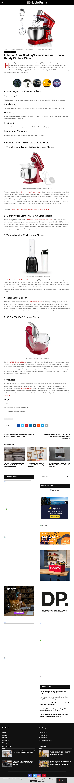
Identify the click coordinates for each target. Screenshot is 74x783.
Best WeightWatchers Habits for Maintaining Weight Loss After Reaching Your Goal (60, 752)
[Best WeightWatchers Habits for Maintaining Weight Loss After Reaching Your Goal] (44, 753)
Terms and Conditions (45, 740)
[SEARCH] (68, 476)
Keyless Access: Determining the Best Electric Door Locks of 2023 (30, 209)
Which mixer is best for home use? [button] (16, 411)
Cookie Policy (43, 737)
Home (4, 732)
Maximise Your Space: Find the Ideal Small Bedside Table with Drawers (59, 464)
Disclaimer (5, 740)
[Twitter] (35, 776)
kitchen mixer (47, 287)
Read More (41, 781)
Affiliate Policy (43, 732)
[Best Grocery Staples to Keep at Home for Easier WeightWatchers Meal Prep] (44, 763)
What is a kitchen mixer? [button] (13, 403)
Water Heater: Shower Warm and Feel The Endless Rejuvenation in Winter (24, 751)
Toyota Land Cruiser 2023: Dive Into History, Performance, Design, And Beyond (23, 762)
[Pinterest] (44, 776)
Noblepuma (7, 395)
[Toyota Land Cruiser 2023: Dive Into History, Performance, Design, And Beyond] (7, 763)
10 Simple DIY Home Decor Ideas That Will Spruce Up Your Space (35, 464)
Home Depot (13, 51)
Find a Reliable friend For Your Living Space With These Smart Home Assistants (57, 436)
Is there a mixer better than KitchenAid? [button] (17, 407)
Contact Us (5, 737)
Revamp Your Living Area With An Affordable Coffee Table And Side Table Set (14, 464)
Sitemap (4, 743)
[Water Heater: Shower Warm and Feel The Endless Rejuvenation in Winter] (7, 753)
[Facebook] (30, 776)
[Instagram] (39, 776)
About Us (4, 735)
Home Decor (7, 51)
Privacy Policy (43, 735)
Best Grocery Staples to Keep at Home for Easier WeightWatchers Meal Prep (60, 762)
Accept (34, 781)
